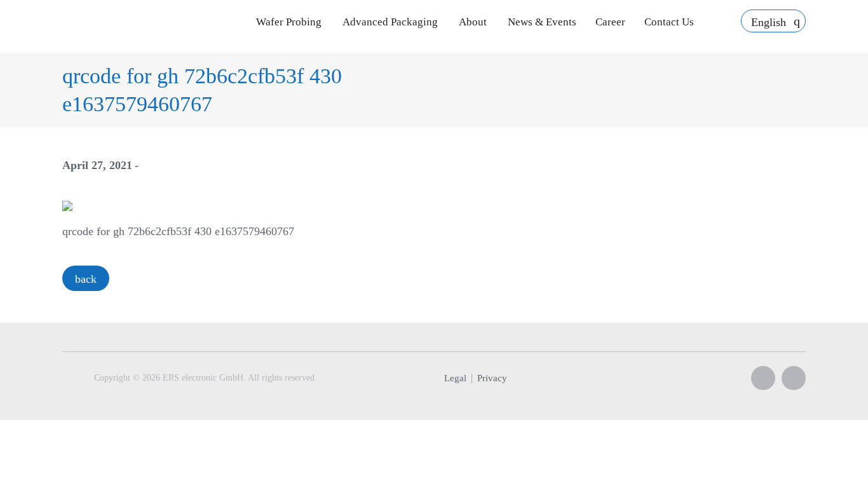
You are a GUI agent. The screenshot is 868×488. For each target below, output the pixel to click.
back (86, 279)
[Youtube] (763, 378)
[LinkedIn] (794, 378)
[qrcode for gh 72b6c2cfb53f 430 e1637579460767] (67, 204)
